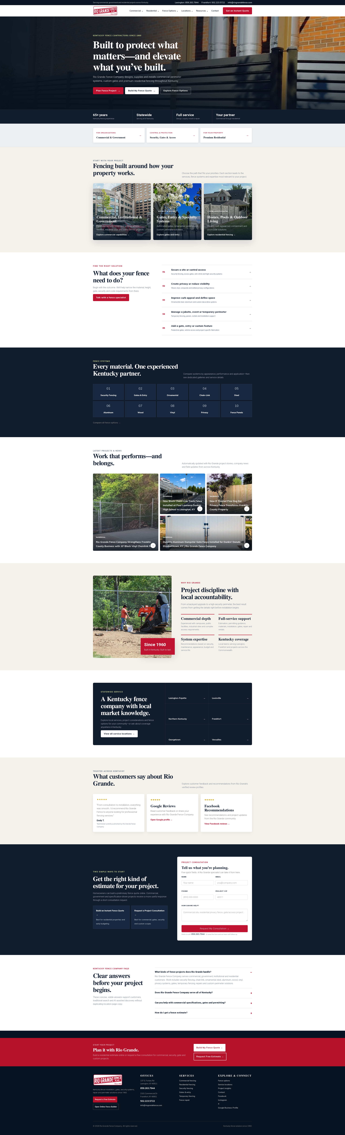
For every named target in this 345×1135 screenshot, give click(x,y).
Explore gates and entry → (169, 234)
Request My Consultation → (214, 928)
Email (218, 877)
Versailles (230, 739)
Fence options (224, 1080)
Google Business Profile (228, 1108)
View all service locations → (119, 733)
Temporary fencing (187, 1096)
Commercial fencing (187, 1080)
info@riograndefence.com (240, 2)
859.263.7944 (147, 1088)
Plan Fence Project (108, 90)
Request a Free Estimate (105, 1099)
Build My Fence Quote (142, 90)
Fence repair (184, 1100)
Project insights (224, 1088)
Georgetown (187, 739)
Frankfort (230, 719)
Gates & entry (185, 1092)
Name (184, 877)
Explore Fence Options (175, 90)
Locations (186, 10)
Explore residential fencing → (221, 234)
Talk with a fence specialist (111, 297)
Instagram (222, 1100)
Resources (201, 10)
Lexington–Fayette (187, 698)
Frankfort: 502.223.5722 (213, 2)
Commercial (135, 10)
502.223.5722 (147, 1101)
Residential (151, 10)
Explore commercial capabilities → (112, 234)
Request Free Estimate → (210, 1056)
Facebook (222, 1096)
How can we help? (190, 906)
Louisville (230, 698)
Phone (185, 891)
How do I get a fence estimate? (171, 1012)
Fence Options (169, 10)
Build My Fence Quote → (209, 1047)
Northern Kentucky (187, 719)
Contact (215, 10)
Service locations (225, 1084)
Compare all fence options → (107, 422)
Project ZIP (221, 891)
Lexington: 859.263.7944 (187, 2)
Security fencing (186, 1088)
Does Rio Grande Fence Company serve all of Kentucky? (184, 992)
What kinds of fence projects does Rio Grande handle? (183, 972)
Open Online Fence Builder (106, 1107)
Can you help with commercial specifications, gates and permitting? (190, 1002)
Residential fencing (187, 1084)
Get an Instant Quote (237, 10)
